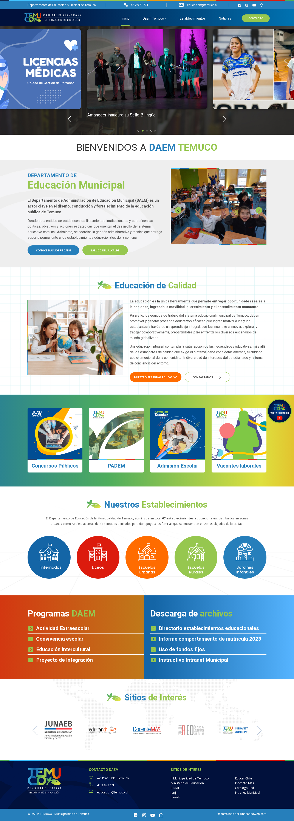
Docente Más (244, 783)
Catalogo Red (244, 788)
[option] (147, 77)
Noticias (225, 18)
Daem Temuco (153, 18)
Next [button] (224, 119)
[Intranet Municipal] (261, 5)
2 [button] (143, 131)
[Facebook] (239, 5)
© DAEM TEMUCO (40, 814)
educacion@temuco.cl (112, 792)
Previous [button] (69, 119)
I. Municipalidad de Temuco (190, 778)
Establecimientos (192, 18)
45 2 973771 (105, 785)
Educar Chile (243, 778)
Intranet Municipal (247, 792)
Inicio (125, 18)
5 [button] (155, 131)
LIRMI (175, 788)
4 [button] (151, 131)
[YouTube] (254, 5)
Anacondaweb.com (253, 814)
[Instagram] (246, 5)
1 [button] (138, 131)
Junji (173, 792)
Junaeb (175, 797)
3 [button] (147, 131)
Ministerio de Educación (187, 783)
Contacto (255, 18)
